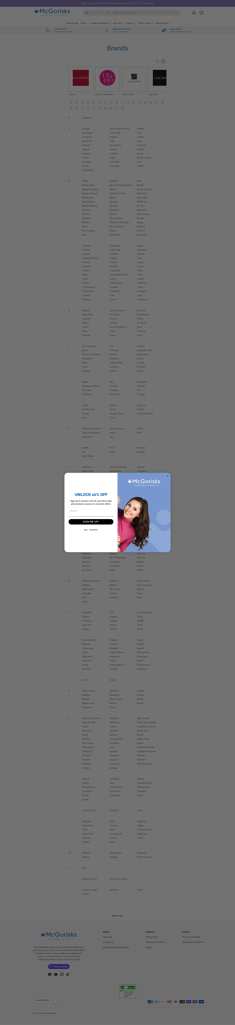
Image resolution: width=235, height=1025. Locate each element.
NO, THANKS (91, 530)
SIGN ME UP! (91, 521)
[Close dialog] (167, 475)
